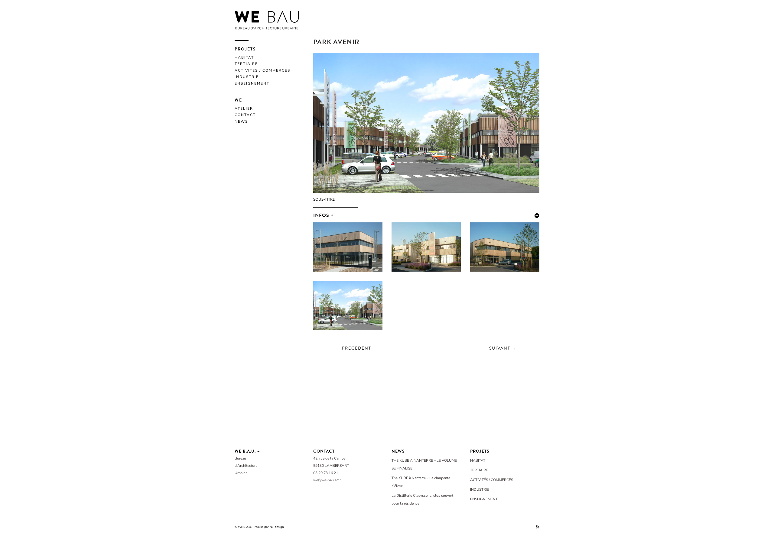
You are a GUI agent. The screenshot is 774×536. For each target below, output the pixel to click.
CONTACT (245, 114)
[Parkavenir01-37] (504, 271)
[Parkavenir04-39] (347, 271)
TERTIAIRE (246, 63)
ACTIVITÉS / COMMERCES (262, 70)
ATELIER (244, 108)
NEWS (241, 121)
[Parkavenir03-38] (426, 271)
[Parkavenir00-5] (347, 330)
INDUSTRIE (247, 76)
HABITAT (244, 57)
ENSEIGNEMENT (252, 83)
